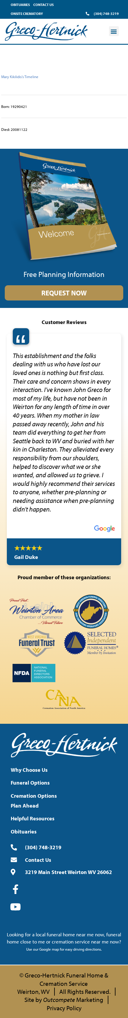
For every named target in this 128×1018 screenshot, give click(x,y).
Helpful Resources (32, 737)
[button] (114, 31)
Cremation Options (34, 714)
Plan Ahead (25, 724)
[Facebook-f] (15, 808)
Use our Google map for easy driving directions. (64, 868)
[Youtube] (15, 825)
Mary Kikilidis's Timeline (19, 76)
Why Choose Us (29, 688)
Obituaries (20, 4)
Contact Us (43, 4)
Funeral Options (30, 701)
